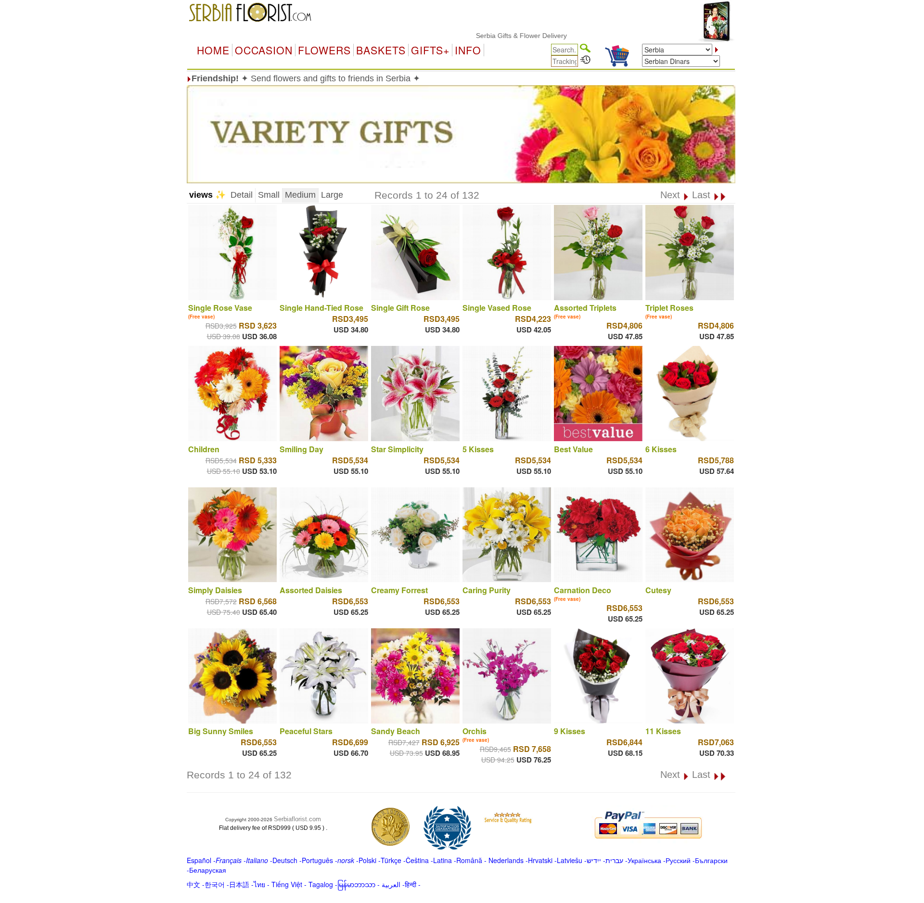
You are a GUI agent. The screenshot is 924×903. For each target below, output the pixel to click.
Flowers (324, 50)
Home (213, 50)
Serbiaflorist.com (297, 819)
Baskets (381, 50)
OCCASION (264, 50)
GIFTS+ (430, 50)
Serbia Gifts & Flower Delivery (492, 35)
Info (468, 50)
